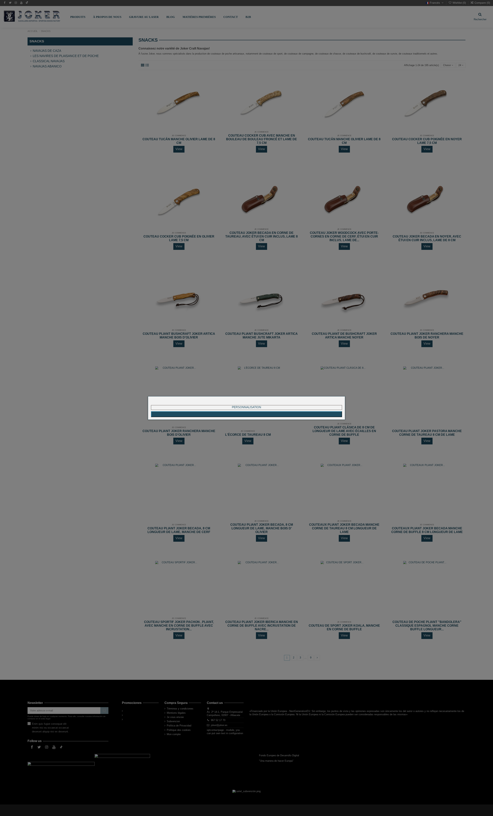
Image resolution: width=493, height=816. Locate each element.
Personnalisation (246, 407)
